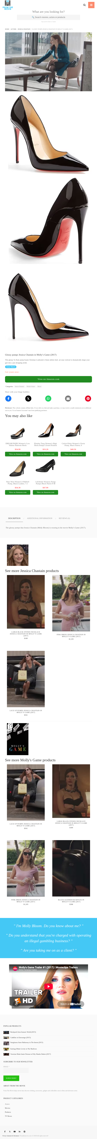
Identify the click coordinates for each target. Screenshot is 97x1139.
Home (7, 29)
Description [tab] (14, 518)
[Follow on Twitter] (9, 1131)
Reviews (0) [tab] (64, 518)
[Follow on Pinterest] (24, 1131)
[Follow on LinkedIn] (19, 1131)
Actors (13, 29)
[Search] (84, 5)
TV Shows (8, 1116)
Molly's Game (31, 386)
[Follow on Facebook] (5, 1131)
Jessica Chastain (24, 29)
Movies (7, 1108)
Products (8, 1112)
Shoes (39, 386)
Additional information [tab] (39, 518)
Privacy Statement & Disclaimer (11, 1135)
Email (6, 1067)
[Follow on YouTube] (14, 1131)
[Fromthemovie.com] (8, 5)
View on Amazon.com (48, 379)
